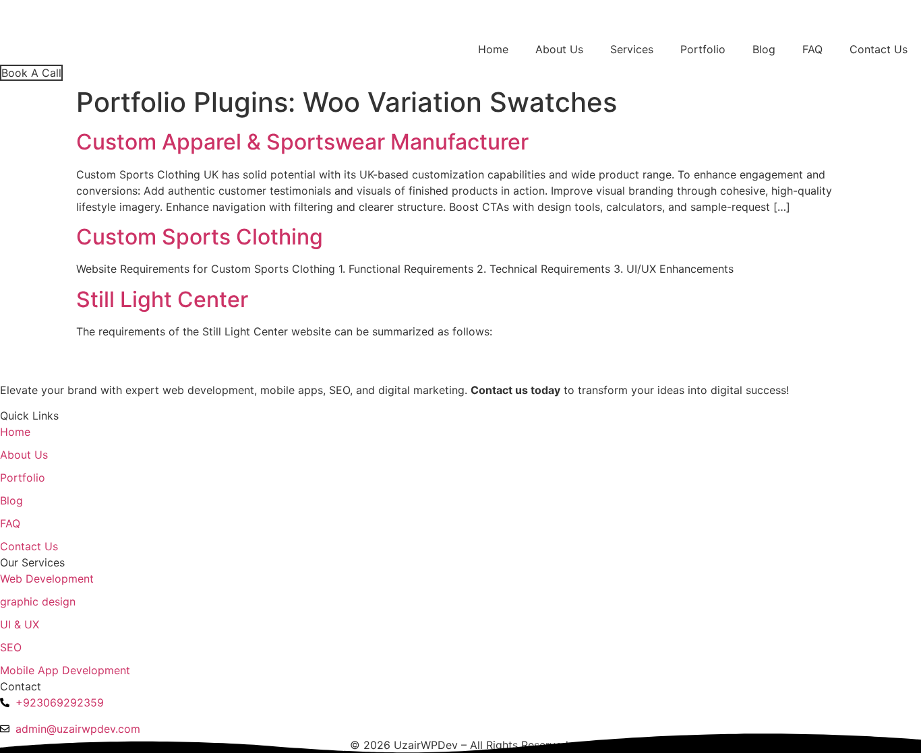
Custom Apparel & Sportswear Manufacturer (302, 142)
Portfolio (702, 49)
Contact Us (879, 49)
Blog (763, 49)
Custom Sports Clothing (199, 237)
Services (631, 49)
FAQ (812, 49)
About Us (559, 49)
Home (493, 49)
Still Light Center (162, 299)
